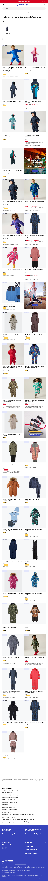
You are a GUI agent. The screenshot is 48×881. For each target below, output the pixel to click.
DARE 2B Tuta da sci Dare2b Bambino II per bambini (13, 270)
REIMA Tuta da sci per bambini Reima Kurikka (33, 626)
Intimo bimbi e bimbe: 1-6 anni (8, 817)
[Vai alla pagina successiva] (28, 764)
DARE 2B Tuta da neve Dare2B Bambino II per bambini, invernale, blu (34, 367)
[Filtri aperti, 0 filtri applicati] (4, 39)
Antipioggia (7, 33)
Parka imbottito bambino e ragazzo (9, 805)
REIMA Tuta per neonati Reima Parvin (11, 657)
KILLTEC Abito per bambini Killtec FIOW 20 (13, 722)
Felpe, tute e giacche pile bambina (9, 809)
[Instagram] (11, 848)
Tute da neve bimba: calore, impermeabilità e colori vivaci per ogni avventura (18, 819)
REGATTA (4, 778)
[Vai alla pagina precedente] (20, 764)
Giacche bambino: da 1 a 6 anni (8, 800)
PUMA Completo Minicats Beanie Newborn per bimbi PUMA (13, 530)
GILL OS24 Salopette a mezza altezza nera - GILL (35, 562)
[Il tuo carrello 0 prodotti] (44, 4)
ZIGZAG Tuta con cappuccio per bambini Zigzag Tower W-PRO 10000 (34, 236)
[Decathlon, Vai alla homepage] (22, 5)
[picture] (13, 55)
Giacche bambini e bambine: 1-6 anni (10, 795)
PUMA (10, 778)
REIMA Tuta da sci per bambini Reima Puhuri (33, 530)
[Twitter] (6, 848)
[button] (42, 106)
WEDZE (17, 778)
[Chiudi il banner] (45, 1)
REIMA (13, 778)
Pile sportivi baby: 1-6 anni (7, 792)
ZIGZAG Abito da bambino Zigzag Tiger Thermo (34, 500)
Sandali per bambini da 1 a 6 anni (9, 816)
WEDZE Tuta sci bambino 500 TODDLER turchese (12, 134)
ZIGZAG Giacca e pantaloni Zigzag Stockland (11, 755)
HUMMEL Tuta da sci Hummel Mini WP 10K (34, 334)
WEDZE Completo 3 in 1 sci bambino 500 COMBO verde (12, 171)
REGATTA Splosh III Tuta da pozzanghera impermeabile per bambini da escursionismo (12, 69)
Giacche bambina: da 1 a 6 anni (8, 807)
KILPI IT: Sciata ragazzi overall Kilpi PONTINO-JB (33, 102)
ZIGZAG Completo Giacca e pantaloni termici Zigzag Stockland (12, 692)
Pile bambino (5, 804)
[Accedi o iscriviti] (41, 4)
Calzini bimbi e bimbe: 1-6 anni (8, 794)
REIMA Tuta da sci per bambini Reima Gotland (11, 435)
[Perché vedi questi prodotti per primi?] (3, 42)
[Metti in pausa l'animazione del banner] (43, 1)
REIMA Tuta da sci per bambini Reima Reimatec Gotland (11, 500)
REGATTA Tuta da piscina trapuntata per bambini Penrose (34, 202)
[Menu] (3, 4)
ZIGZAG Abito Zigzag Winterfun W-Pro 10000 (34, 270)
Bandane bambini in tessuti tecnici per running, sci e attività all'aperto (17, 822)
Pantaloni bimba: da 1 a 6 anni (8, 799)
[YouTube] (8, 848)
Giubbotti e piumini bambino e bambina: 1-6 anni (12, 790)
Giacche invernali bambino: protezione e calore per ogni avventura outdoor (18, 814)
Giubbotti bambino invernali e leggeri (10, 812)
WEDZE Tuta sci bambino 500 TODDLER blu (13, 101)
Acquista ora (35, 170)
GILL (8, 778)
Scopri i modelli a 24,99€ (35, 434)
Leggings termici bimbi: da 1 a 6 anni (9, 802)
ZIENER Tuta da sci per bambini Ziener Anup (35, 464)
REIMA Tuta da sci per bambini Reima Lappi (13, 334)
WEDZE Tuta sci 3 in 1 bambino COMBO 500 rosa (35, 68)
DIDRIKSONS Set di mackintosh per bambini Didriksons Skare (11, 305)
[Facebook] (3, 848)
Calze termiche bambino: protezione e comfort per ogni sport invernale (17, 821)
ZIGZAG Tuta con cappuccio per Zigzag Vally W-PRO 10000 (34, 692)
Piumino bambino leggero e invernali (10, 797)
